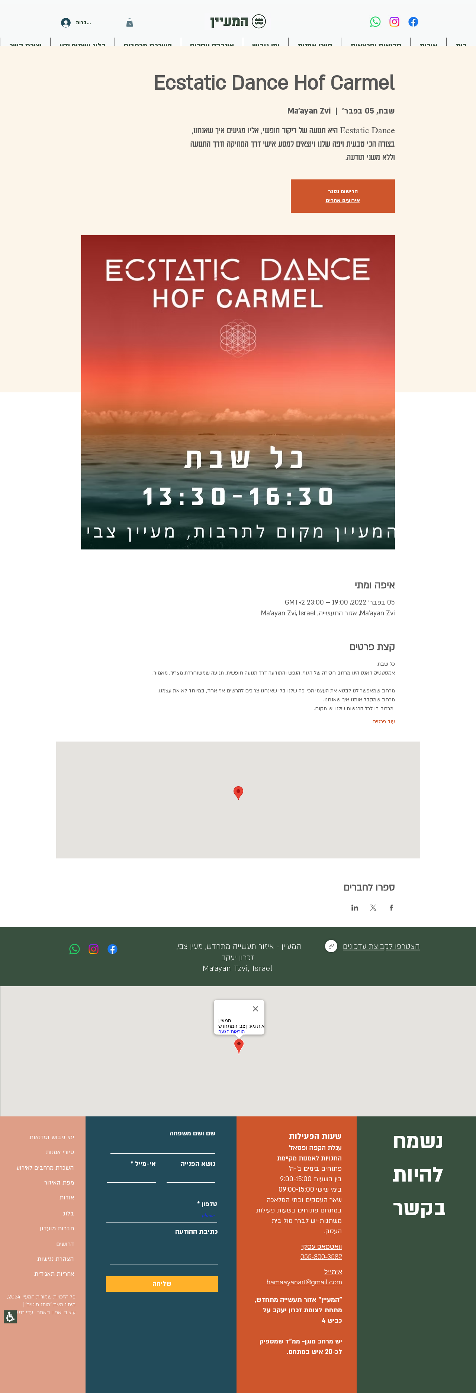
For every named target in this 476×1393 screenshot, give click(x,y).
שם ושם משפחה (192, 1133)
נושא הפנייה (198, 1164)
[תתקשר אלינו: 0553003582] (74, 949)
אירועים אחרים (343, 200)
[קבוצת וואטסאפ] (331, 946)
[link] (375, 21)
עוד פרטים (383, 721)
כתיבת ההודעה (196, 1232)
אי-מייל (145, 1164)
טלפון (209, 1204)
